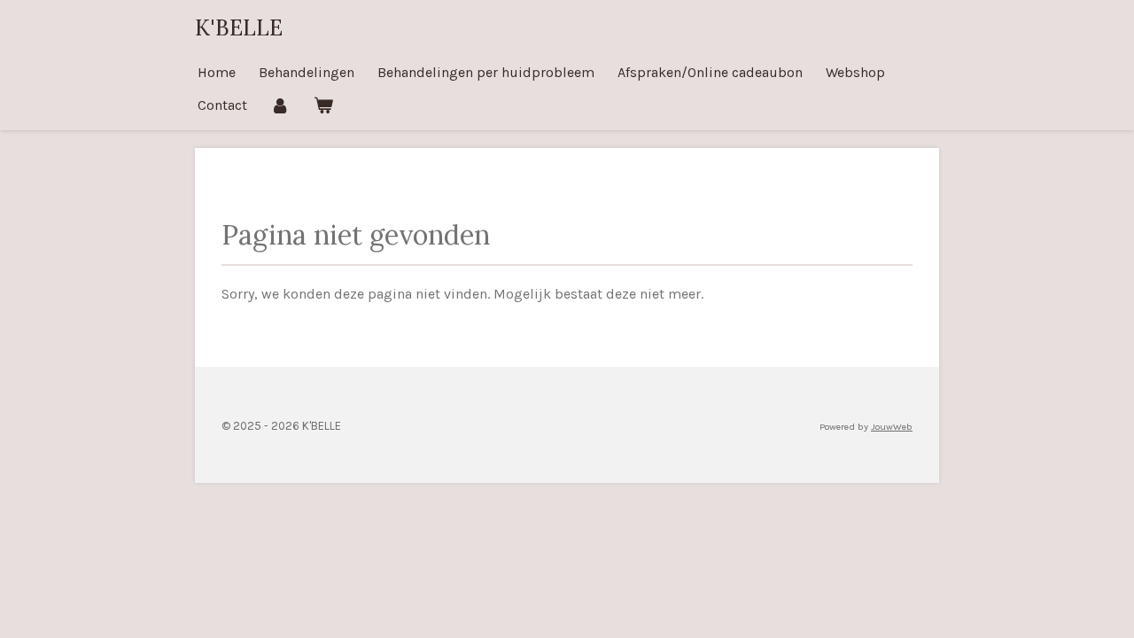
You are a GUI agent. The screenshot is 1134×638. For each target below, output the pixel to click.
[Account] (280, 105)
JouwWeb (892, 426)
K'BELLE (239, 27)
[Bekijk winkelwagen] (322, 105)
